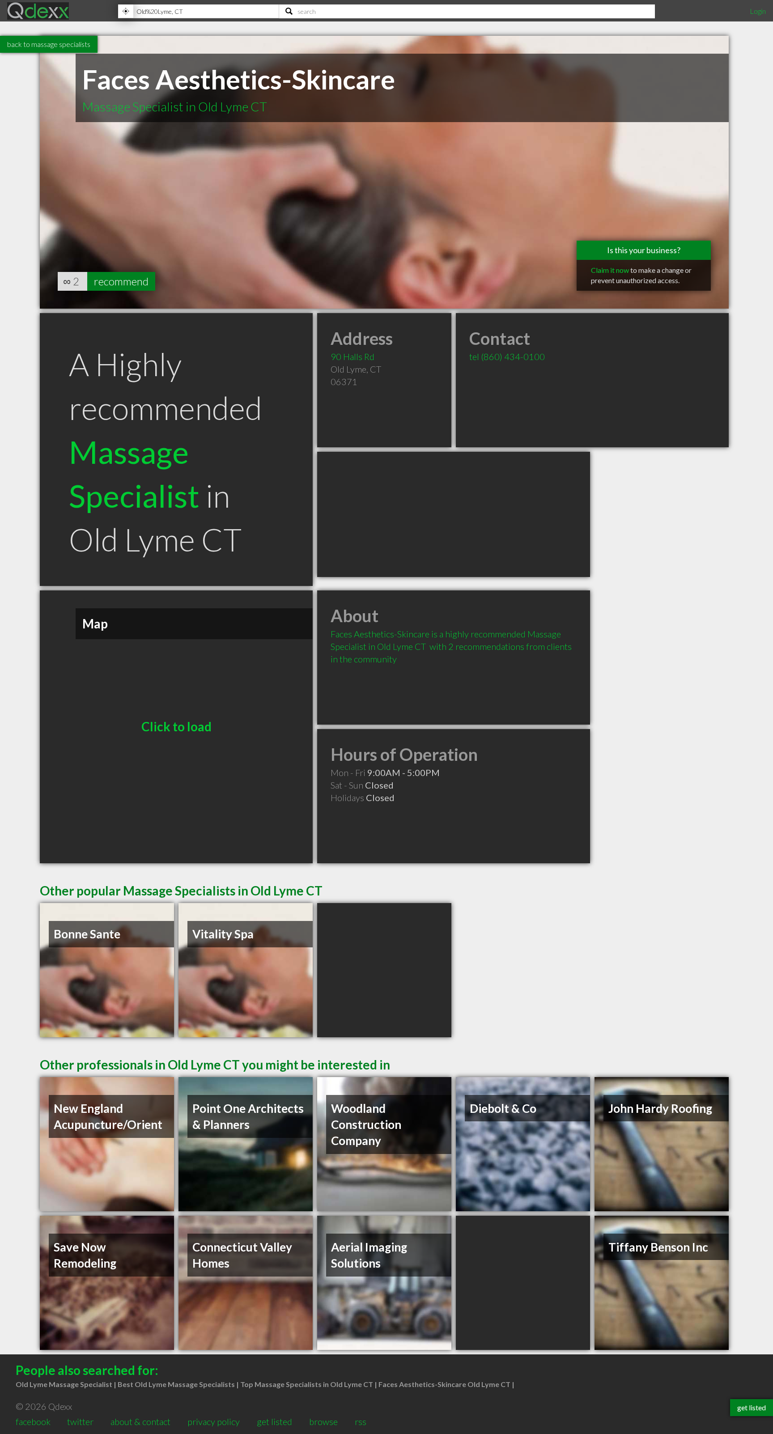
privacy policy (213, 1421)
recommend (121, 281)
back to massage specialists (48, 44)
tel (507, 356)
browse (323, 1421)
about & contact (140, 1421)
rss (360, 1421)
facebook (33, 1421)
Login (758, 11)
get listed (274, 1421)
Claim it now (610, 270)
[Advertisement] (453, 514)
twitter (80, 1421)
